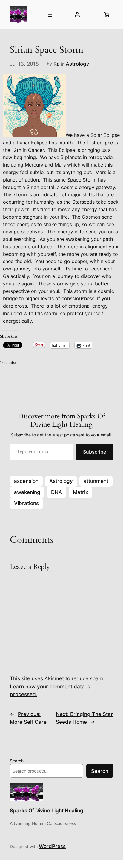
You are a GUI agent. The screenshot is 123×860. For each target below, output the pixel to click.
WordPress (52, 846)
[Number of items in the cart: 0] (107, 14)
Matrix (80, 492)
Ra (56, 64)
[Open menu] (50, 14)
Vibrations (26, 503)
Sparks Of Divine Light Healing (46, 811)
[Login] (77, 14)
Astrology (77, 64)
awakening (27, 492)
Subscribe (94, 452)
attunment (96, 481)
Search (17, 760)
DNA (56, 492)
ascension (26, 481)
